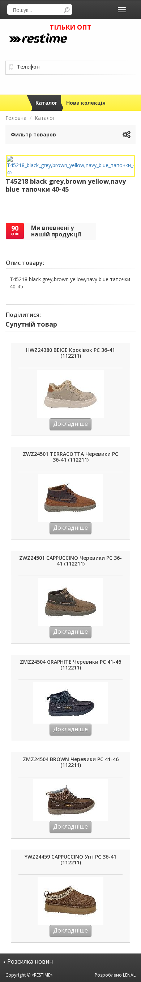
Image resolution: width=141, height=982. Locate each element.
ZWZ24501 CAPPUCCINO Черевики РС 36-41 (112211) (70, 561)
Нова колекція (86, 102)
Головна (15, 117)
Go (66, 9)
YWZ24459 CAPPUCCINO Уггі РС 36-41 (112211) (70, 860)
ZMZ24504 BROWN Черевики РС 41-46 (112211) (71, 762)
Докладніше (70, 424)
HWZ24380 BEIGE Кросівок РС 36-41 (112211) (70, 353)
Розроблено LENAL (115, 975)
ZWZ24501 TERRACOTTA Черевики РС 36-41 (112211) (70, 457)
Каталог (46, 102)
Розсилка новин (30, 961)
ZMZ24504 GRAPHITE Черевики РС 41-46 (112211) (70, 665)
